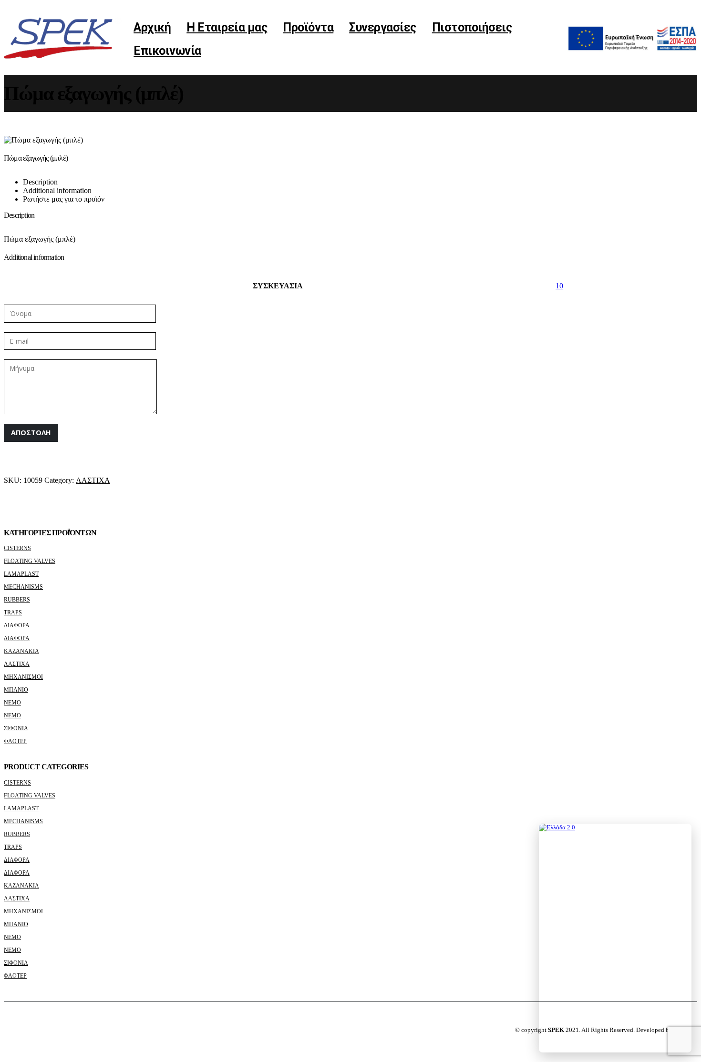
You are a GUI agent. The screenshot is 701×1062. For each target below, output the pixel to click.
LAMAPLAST (21, 574)
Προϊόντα (308, 27)
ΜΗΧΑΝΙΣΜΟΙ (23, 677)
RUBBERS (17, 599)
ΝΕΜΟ (12, 702)
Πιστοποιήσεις (472, 27)
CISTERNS (17, 548)
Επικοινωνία (167, 51)
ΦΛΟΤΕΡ (15, 741)
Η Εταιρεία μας (226, 27)
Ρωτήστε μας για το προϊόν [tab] (63, 199)
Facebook (12, 1030)
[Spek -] (65, 39)
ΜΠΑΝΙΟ (16, 689)
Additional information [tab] (57, 190)
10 (559, 286)
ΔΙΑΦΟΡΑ (17, 625)
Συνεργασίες (382, 27)
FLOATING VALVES (29, 561)
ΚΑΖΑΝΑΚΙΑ (21, 651)
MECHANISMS (23, 586)
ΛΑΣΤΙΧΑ (93, 480)
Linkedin (29, 1030)
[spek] (632, 49)
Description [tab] (40, 182)
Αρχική (152, 27)
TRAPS (13, 612)
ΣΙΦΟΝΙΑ (16, 728)
